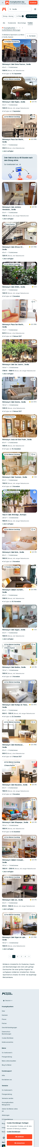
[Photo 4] (20, 60)
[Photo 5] (21, 60)
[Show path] (19, 28)
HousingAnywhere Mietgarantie (7, 1103)
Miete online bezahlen (9, 1061)
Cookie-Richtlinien (7, 1038)
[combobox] (21, 9)
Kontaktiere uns (7, 1079)
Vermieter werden (7, 1098)
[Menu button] (35, 9)
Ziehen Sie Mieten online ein (10, 1110)
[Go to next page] (28, 956)
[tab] (4, 23)
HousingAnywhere (9, 28)
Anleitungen (5, 1115)
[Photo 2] (18, 60)
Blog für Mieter (6, 1065)
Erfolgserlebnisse (7, 1119)
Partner (4, 1023)
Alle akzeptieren (19, 1143)
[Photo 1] (17, 60)
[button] (8, 16)
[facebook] (4, 1138)
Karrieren (5, 1015)
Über (3, 1011)
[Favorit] (34, 492)
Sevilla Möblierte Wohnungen (11, 30)
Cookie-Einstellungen (13, 1131)
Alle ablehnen (19, 1136)
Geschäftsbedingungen (9, 1027)
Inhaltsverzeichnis (7, 1042)
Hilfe (3, 1075)
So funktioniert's (7, 1052)
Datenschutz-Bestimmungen (6, 1033)
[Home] (4, 9)
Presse (4, 1019)
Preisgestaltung (7, 1057)
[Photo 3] (19, 60)
